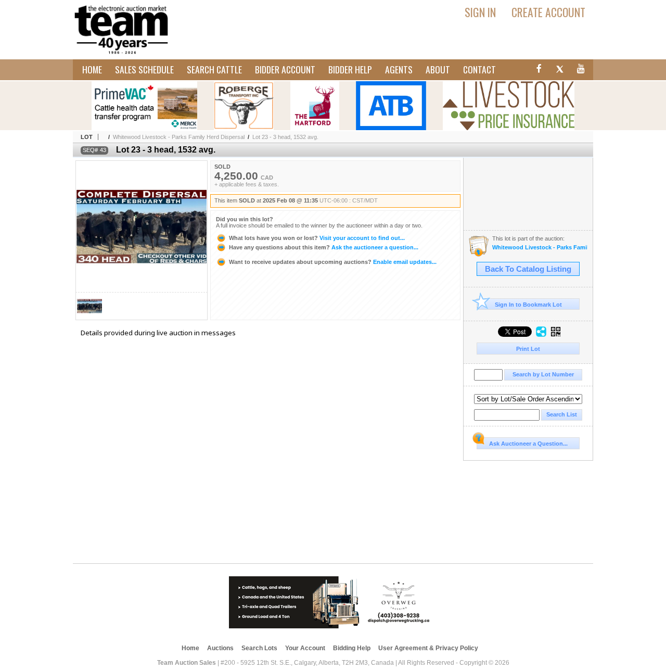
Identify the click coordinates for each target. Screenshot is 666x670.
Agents (399, 69)
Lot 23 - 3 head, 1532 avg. (285, 137)
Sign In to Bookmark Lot (528, 304)
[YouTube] (581, 70)
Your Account (305, 648)
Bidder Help (350, 69)
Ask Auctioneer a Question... (528, 443)
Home (92, 69)
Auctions (220, 648)
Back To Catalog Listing (528, 269)
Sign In (480, 12)
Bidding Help (351, 648)
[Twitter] (559, 70)
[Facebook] (537, 70)
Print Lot (528, 349)
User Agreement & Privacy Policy (428, 648)
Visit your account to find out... (317, 238)
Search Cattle (214, 69)
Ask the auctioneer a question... (323, 247)
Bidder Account (285, 69)
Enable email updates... (333, 262)
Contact (479, 69)
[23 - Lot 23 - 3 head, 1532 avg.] (89, 317)
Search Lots (259, 648)
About (438, 69)
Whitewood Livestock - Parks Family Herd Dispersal (179, 137)
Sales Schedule (144, 69)
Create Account (548, 12)
